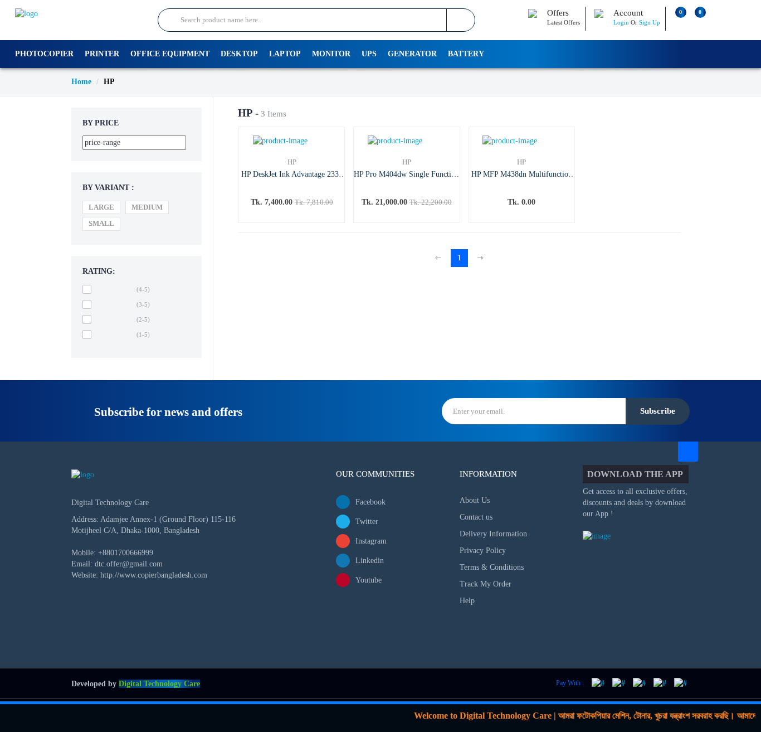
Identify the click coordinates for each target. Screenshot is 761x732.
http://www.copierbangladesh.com (153, 575)
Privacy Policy (483, 550)
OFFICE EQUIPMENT (169, 54)
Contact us (476, 517)
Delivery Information (493, 534)
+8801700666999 (125, 553)
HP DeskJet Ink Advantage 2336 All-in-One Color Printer (292, 175)
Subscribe (657, 410)
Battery (466, 54)
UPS (369, 54)
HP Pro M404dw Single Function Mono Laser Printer (406, 175)
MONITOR (331, 54)
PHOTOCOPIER (44, 54)
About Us (475, 500)
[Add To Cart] (301, 212)
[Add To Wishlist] (279, 212)
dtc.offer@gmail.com (129, 564)
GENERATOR (412, 54)
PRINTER (102, 54)
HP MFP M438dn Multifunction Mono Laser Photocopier (521, 175)
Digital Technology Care (159, 684)
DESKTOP (239, 54)
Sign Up (649, 22)
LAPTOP (285, 54)
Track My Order (485, 584)
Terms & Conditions (492, 567)
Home (81, 81)
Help (467, 601)
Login (621, 22)
